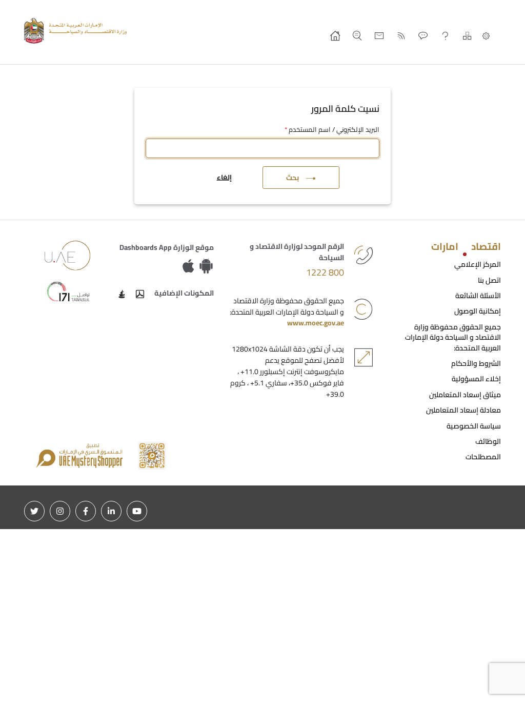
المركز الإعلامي (477, 264)
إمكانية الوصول (477, 311)
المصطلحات (483, 456)
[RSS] (401, 36)
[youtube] (137, 511)
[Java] (121, 294)
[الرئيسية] (335, 36)
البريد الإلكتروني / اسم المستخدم (332, 130)
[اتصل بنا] (379, 36)
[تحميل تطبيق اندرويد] (206, 266)
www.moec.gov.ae (315, 322)
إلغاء (224, 177)
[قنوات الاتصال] (423, 36)
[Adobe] (140, 294)
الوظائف (488, 441)
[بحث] (357, 36)
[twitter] (34, 511)
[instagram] (60, 511)
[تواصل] (68, 291)
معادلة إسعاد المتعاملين (463, 410)
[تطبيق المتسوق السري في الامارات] (101, 454)
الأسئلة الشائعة (478, 295)
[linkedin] (111, 511)
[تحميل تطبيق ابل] (191, 266)
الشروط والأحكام (476, 363)
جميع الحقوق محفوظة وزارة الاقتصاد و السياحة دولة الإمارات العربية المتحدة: (453, 337)
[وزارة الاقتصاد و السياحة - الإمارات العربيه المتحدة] (78, 31)
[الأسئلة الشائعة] (445, 36)
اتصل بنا (489, 280)
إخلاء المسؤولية (476, 378)
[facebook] (85, 511)
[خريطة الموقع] (467, 36)
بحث (292, 177)
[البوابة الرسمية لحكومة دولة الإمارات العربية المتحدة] (68, 254)
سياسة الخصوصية (474, 426)
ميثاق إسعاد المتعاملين (465, 394)
